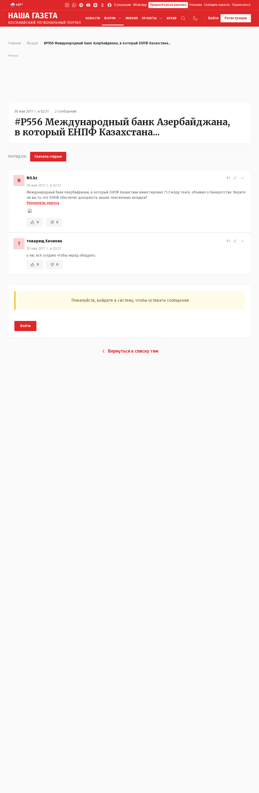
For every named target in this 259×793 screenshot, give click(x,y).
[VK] (95, 5)
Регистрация (236, 18)
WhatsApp (140, 5)
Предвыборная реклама (168, 5)
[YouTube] (88, 5)
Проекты (149, 18)
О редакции (122, 5)
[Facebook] (109, 5)
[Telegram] (81, 5)
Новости (92, 18)
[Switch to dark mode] (195, 18)
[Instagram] (67, 5)
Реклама (195, 5)
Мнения (132, 18)
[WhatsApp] (74, 5)
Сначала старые (48, 156)
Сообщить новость (217, 5)
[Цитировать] (243, 178)
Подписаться (241, 5)
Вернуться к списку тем (133, 351)
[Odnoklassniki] (102, 5)
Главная (14, 43)
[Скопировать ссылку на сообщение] (235, 178)
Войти (213, 18)
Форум (109, 18)
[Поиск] (183, 18)
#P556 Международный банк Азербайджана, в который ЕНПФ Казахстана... (122, 127)
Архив (172, 18)
